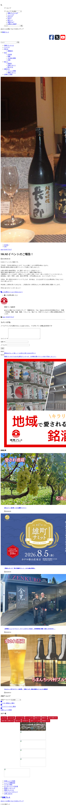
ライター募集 (8, 784)
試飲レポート (12, 65)
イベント (20, 717)
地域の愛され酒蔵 (7, 720)
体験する (7, 69)
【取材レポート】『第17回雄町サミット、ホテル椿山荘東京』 (19, 568)
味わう (6, 61)
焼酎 (9, 56)
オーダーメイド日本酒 (11, 786)
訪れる (6, 49)
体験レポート (12, 72)
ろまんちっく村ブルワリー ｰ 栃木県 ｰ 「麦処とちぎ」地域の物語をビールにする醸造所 (26, 689)
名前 (3, 341)
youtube (11, 717)
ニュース (7, 47)
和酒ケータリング (9, 788)
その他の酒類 (12, 58)
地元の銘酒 (53, 717)
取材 (37, 717)
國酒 (44, 717)
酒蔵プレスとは (9, 45)
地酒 (17, 720)
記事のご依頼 (8, 74)
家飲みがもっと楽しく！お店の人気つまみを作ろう (20, 353)
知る (5, 52)
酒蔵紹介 (10, 51)
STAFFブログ (10, 317)
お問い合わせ (8, 793)
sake (4, 317)
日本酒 (10, 54)
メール (4, 345)
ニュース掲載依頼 (9, 783)
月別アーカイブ (5, 700)
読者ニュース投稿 (9, 781)
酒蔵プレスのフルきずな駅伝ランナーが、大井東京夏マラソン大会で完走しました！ (30, 356)
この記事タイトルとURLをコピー (12, 292)
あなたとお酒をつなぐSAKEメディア (12, 801)
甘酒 (9, 60)
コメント (4, 338)
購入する (10, 67)
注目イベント (35, 720)
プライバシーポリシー (11, 792)
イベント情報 (12, 71)
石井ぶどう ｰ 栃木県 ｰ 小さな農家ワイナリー (15, 508)
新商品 (10, 63)
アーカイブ (7, 11)
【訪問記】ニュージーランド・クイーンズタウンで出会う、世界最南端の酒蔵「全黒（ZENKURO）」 (30, 628)
